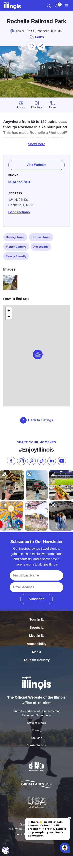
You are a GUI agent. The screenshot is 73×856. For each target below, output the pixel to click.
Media (36, 652)
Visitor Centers (16, 246)
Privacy (36, 730)
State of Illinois (36, 722)
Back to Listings (40, 420)
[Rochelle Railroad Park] (10, 282)
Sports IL (37, 627)
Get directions (19, 212)
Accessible (40, 246)
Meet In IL (36, 635)
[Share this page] (41, 46)
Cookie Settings (37, 745)
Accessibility (36, 644)
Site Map (36, 737)
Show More (36, 144)
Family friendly (16, 256)
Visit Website (36, 165)
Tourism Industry (37, 660)
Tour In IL (36, 619)
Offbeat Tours (40, 237)
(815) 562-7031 (19, 182)
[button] (38, 354)
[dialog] (5, 850)
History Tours (15, 237)
